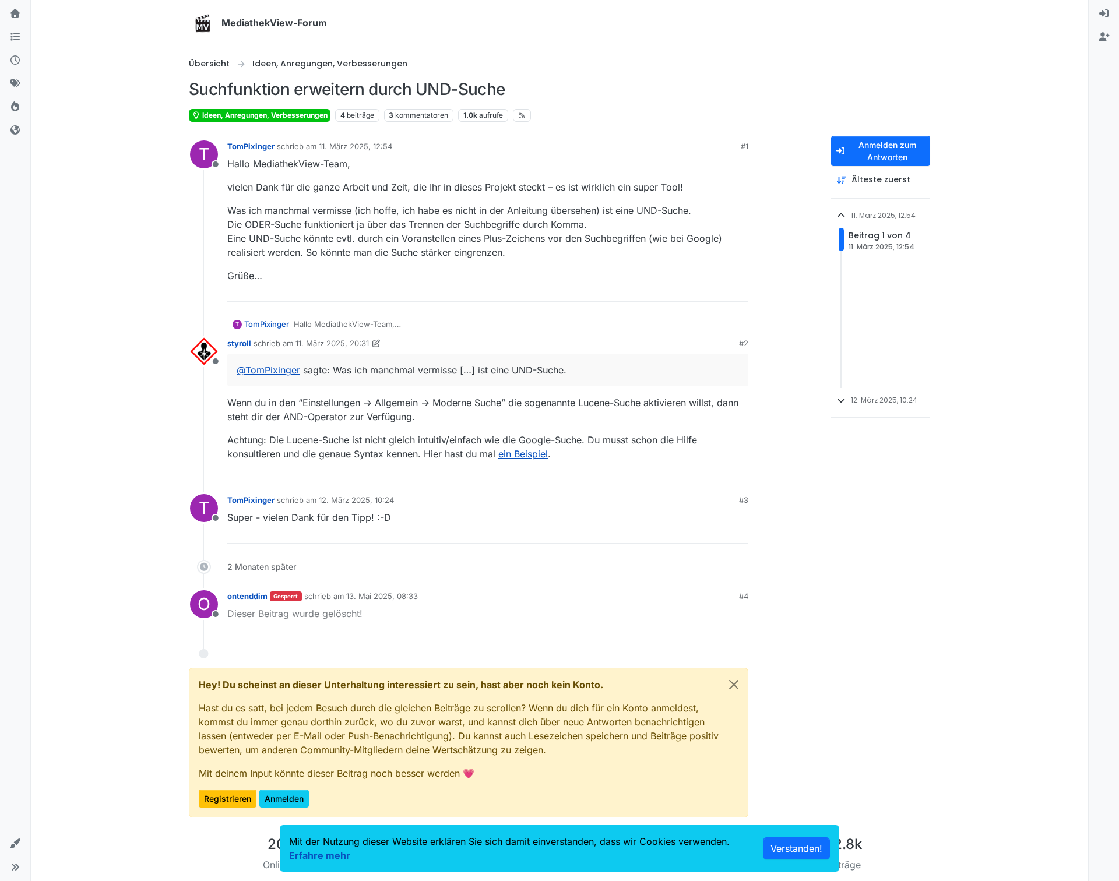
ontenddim (247, 596)
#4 (743, 596)
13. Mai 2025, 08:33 (382, 596)
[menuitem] (1103, 14)
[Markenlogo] (202, 23)
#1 (744, 146)
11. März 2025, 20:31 (332, 343)
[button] (15, 843)
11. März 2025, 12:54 (355, 146)
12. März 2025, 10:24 (356, 500)
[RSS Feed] (522, 115)
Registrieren (227, 799)
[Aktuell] (15, 60)
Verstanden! (796, 848)
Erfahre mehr (319, 855)
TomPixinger (251, 146)
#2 (743, 343)
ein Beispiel (523, 454)
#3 (743, 500)
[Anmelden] (1103, 14)
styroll (239, 343)
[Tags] (15, 84)
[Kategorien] (15, 37)
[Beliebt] (15, 107)
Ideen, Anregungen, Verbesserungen (264, 115)
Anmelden (284, 799)
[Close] (734, 684)
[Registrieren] (1103, 37)
